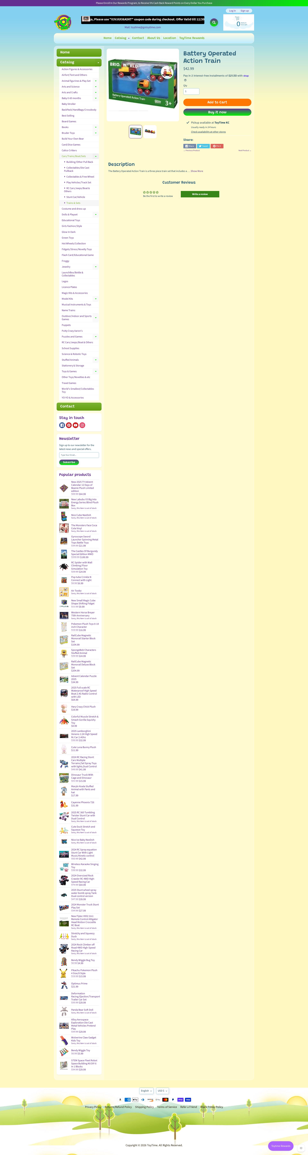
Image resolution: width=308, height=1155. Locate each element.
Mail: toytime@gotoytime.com (143, 27)
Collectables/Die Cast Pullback (76, 169)
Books (80, 127)
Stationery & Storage (73, 365)
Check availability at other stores (208, 132)
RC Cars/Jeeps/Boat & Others (77, 189)
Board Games (69, 121)
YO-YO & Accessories (73, 397)
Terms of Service (167, 1107)
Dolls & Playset (80, 215)
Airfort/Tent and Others (74, 75)
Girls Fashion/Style (72, 226)
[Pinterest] (69, 425)
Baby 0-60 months (80, 98)
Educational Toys (71, 220)
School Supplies (70, 348)
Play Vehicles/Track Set (78, 182)
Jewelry (80, 267)
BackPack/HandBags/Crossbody (79, 110)
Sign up (245, 10)
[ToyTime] (63, 22)
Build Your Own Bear (73, 139)
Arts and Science (80, 87)
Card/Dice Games (71, 144)
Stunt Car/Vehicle (75, 197)
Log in (232, 10)
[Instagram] (82, 425)
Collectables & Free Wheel (80, 176)
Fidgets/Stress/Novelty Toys (77, 249)
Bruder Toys (80, 133)
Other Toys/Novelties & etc (76, 377)
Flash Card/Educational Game (78, 255)
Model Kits (80, 299)
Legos (65, 281)
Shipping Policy (144, 1107)
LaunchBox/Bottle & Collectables (72, 274)
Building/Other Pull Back (79, 162)
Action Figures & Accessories (77, 69)
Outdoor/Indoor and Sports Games (80, 317)
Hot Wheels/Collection (74, 243)
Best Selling (68, 115)
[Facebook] (62, 425)
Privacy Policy (93, 1107)
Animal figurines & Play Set (80, 81)
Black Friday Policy (211, 1107)
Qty (185, 85)
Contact (138, 38)
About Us (153, 38)
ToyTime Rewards (191, 38)
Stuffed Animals (80, 360)
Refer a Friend (188, 1107)
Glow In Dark (69, 232)
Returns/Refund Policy (118, 1107)
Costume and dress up (74, 209)
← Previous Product (191, 150)
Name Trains (68, 310)
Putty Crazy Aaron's (72, 331)
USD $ (161, 1091)
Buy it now (217, 112)
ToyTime (152, 1145)
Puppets (66, 325)
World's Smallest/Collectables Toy (78, 390)
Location (169, 38)
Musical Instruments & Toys (76, 304)
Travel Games (69, 383)
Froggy (65, 261)
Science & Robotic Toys (74, 354)
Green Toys (68, 238)
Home (108, 38)
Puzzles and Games (80, 337)
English (145, 1091)
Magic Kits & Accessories (75, 293)
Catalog (122, 39)
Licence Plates (69, 287)
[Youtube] (75, 425)
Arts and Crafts (80, 93)
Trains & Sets (73, 203)
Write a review (200, 194)
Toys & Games (80, 372)
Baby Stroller (69, 104)
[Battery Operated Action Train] (135, 131)
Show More (197, 171)
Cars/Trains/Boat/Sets (80, 156)
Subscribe (69, 462)
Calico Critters (69, 150)
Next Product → (245, 150)
